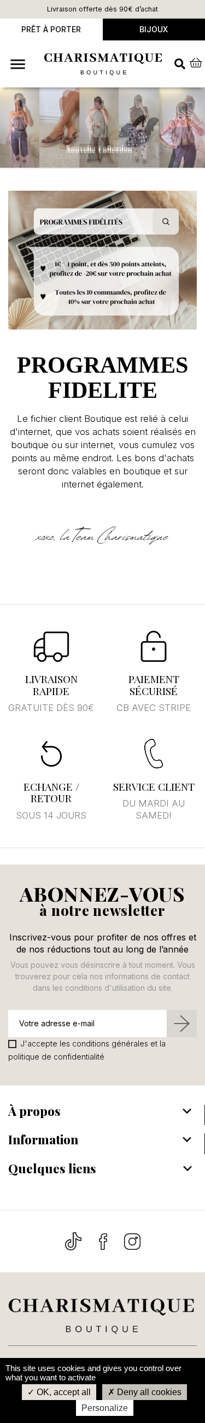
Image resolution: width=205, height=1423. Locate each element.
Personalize (104, 1408)
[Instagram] (132, 1240)
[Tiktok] (74, 1240)
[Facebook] (104, 1240)
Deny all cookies (148, 1392)
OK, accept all (62, 1392)
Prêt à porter (51, 29)
